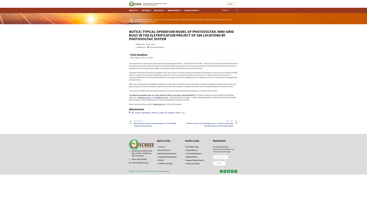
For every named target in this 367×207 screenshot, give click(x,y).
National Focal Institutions (167, 153)
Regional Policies (191, 157)
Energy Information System (167, 157)
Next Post (209, 123)
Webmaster (142, 47)
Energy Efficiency (192, 150)
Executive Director (164, 150)
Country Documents (193, 164)
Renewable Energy (192, 147)
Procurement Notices (144, 20)
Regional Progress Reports (195, 160)
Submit (219, 163)
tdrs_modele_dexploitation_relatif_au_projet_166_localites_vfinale (155, 113)
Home (131, 20)
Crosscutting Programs (194, 153)
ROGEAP (161, 160)
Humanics (166, 171)
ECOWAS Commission (165, 164)
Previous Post (155, 123)
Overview (161, 147)
